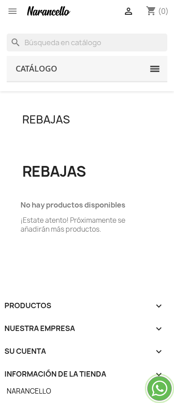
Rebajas (46, 119)
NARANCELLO (29, 391)
